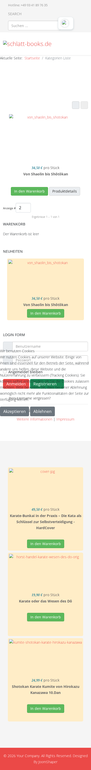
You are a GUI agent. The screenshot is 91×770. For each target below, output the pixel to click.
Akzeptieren (14, 411)
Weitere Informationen (34, 419)
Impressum (65, 419)
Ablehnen (42, 411)
